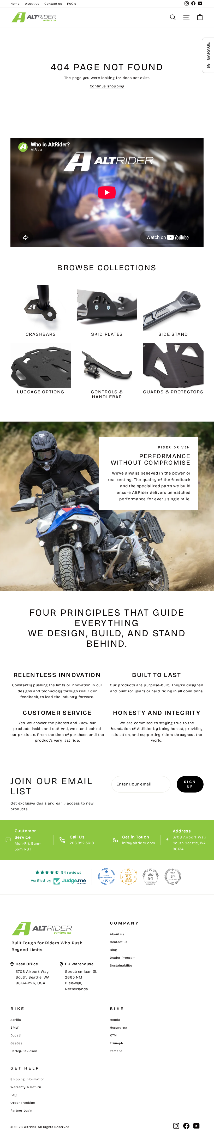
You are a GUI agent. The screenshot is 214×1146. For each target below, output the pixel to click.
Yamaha (116, 1051)
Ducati (15, 1035)
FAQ (13, 1095)
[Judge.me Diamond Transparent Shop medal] (106, 876)
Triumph (116, 1043)
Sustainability (121, 965)
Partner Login (21, 1110)
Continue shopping (107, 86)
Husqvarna (118, 1027)
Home (15, 3)
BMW (14, 1027)
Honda (115, 1020)
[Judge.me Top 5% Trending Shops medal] (172, 876)
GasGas (16, 1043)
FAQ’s (71, 3)
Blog (113, 950)
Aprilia (15, 1020)
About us (32, 3)
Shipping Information (27, 1079)
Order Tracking (22, 1103)
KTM (113, 1035)
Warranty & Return (25, 1087)
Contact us (53, 3)
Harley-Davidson (23, 1051)
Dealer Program (123, 957)
